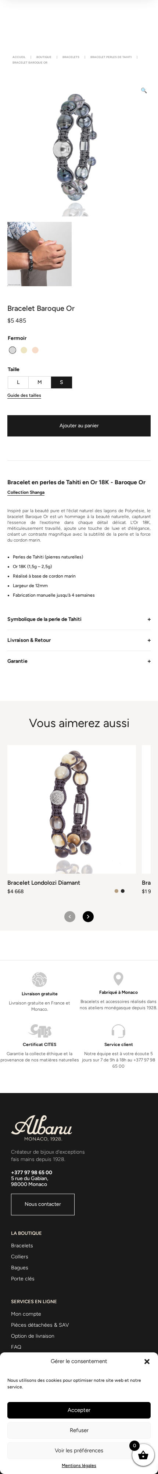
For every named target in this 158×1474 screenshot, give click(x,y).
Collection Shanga (25, 492)
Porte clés (23, 1279)
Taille (13, 369)
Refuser (79, 1430)
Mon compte (26, 1314)
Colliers (19, 1257)
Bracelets (70, 57)
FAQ (16, 1347)
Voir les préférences (79, 1450)
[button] (147, 1361)
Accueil (18, 57)
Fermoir (17, 338)
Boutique (43, 57)
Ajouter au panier (79, 426)
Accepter (79, 1410)
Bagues (19, 1268)
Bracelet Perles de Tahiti (111, 57)
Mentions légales (79, 1465)
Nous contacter (43, 1204)
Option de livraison (32, 1336)
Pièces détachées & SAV (40, 1325)
